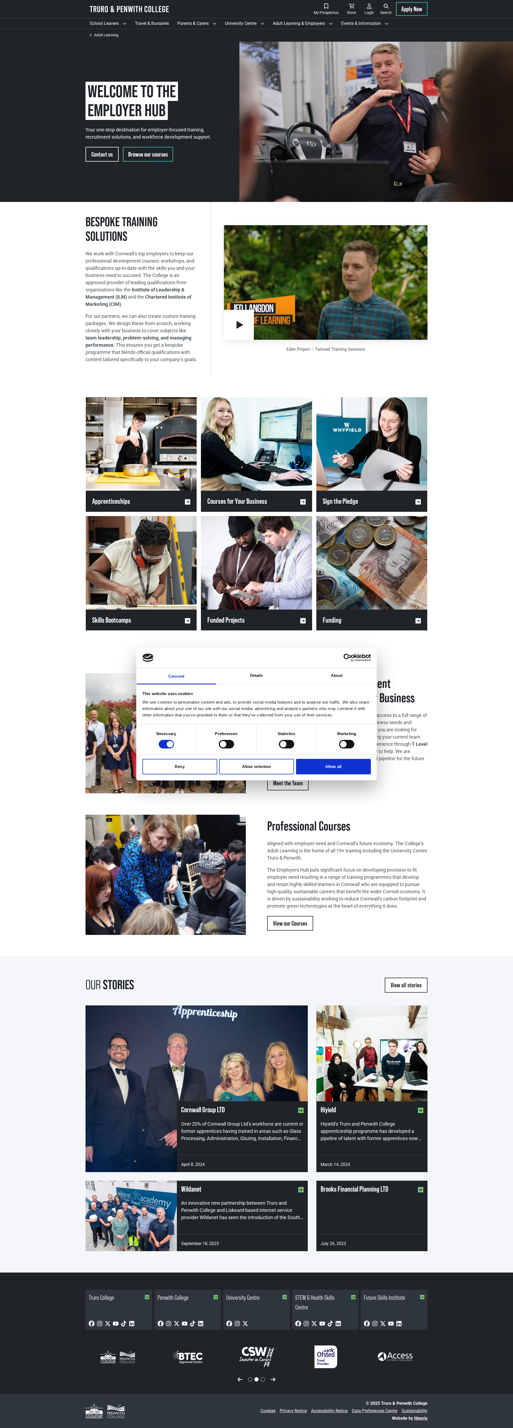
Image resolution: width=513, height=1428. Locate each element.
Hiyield (328, 1110)
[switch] (226, 744)
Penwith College (173, 1297)
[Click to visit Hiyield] (372, 1053)
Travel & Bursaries (152, 23)
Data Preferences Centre (374, 1410)
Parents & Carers (199, 25)
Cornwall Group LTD (203, 1110)
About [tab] (337, 675)
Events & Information (367, 25)
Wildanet (191, 1189)
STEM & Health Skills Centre (315, 1302)
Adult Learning (106, 35)
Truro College (101, 1297)
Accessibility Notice (329, 1410)
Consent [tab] (176, 676)
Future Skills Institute (384, 1297)
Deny (179, 766)
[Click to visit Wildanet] (131, 1216)
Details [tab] (256, 675)
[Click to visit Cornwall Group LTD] (197, 1088)
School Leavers (110, 25)
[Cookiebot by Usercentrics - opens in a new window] (347, 658)
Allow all (333, 766)
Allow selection (256, 766)
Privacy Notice (293, 1410)
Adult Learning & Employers (305, 25)
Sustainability (415, 1410)
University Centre (247, 25)
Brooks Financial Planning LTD (354, 1189)
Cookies (268, 1410)
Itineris (421, 1418)
